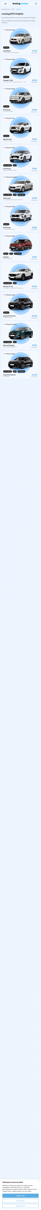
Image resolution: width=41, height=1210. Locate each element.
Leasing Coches (6, 9)
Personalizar (20, 1201)
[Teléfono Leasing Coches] (36, 4)
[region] (20, 1194)
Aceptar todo (20, 1196)
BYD (13, 9)
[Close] (39, 1181)
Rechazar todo (20, 1206)
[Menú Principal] (5, 4)
